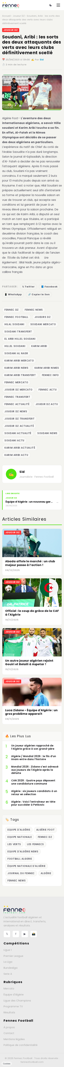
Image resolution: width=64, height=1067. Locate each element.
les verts (14, 844)
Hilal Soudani (14, 324)
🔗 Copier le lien (39, 294)
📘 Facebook (49, 286)
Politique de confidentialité (21, 1045)
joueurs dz (42, 317)
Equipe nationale (19, 837)
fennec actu (48, 389)
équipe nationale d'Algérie (26, 866)
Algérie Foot (10, 118)
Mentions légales (14, 1039)
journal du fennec (21, 873)
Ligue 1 (8, 950)
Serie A (8, 974)
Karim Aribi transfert (20, 375)
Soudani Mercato (43, 324)
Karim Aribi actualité (19, 447)
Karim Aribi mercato (19, 360)
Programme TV (13, 1006)
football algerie (19, 859)
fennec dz (11, 310)
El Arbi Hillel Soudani (19, 339)
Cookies (6, 1063)
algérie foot (45, 829)
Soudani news (47, 433)
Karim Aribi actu (16, 455)
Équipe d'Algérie (14, 994)
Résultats (9, 1012)
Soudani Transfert (18, 331)
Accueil (6, 16)
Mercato (9, 988)
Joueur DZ (19, 16)
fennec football (16, 317)
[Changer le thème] (50, 5)
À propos (9, 1027)
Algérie (46, 873)
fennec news (34, 310)
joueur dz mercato (18, 389)
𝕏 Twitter (28, 286)
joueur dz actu (47, 404)
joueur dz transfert (19, 418)
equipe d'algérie (18, 829)
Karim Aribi (39, 346)
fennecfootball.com (32, 1062)
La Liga (8, 962)
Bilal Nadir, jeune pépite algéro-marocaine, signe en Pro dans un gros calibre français (31, 267)
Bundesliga (10, 968)
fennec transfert (17, 397)
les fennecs (35, 844)
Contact (9, 1033)
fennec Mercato (16, 382)
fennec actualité (17, 404)
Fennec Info (50, 375)
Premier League (13, 956)
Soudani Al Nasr (16, 353)
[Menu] (58, 5)
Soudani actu (14, 440)
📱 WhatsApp (13, 294)
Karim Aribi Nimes (46, 368)
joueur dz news (15, 411)
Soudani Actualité (17, 433)
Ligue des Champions (17, 1000)
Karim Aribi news (16, 368)
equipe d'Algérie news (22, 851)
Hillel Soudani (14, 346)
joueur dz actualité (19, 426)
